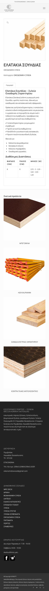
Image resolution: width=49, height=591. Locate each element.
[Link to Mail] (37, 587)
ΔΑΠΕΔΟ (7, 498)
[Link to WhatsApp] (43, 587)
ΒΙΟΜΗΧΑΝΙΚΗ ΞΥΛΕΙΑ (12, 495)
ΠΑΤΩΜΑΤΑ (8, 520)
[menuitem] (44, 8)
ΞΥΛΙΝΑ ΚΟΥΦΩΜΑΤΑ (12, 514)
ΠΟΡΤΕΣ (7, 523)
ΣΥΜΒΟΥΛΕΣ (8, 526)
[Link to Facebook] (33, 587)
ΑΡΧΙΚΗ (6, 492)
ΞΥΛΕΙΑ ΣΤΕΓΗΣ (10, 511)
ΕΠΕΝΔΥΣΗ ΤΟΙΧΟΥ (11, 505)
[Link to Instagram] (40, 587)
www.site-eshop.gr (9, 579)
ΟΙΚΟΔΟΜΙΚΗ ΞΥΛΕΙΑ (22, 75)
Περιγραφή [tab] (9, 85)
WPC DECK (8, 489)
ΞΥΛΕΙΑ (6, 508)
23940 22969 (31, 2)
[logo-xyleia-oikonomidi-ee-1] (20, 8)
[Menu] (44, 8)
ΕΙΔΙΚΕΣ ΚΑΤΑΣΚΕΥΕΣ (12, 502)
